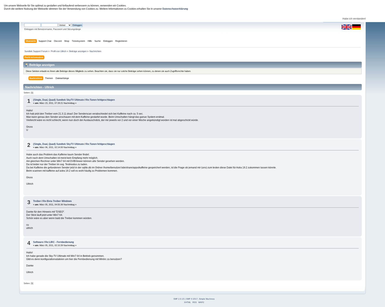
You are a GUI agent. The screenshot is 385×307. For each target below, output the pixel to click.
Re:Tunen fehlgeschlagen (100, 99)
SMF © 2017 (192, 299)
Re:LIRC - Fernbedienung (59, 242)
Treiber (37, 201)
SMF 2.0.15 (178, 299)
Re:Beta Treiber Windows (57, 201)
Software (38, 242)
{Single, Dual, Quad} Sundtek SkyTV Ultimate (58, 99)
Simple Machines (207, 299)
